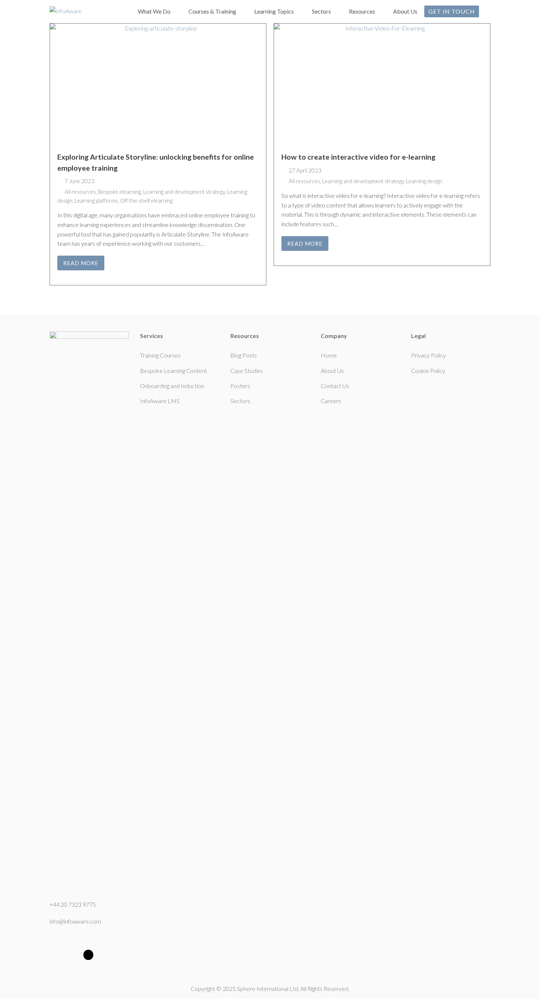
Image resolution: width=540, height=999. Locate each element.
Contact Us (335, 385)
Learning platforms (96, 200)
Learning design (424, 181)
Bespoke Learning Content (173, 370)
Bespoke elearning (119, 191)
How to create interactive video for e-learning (358, 157)
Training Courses (160, 355)
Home (329, 355)
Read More (80, 263)
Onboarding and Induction (172, 385)
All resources (80, 191)
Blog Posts (243, 355)
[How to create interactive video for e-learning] (382, 84)
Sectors (240, 400)
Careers (331, 400)
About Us (332, 370)
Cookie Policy (428, 370)
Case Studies (246, 370)
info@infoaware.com (75, 921)
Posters (240, 385)
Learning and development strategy (184, 191)
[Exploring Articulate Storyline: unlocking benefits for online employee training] (158, 84)
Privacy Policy (428, 355)
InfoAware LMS (160, 400)
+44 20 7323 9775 (73, 904)
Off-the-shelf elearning (146, 200)
